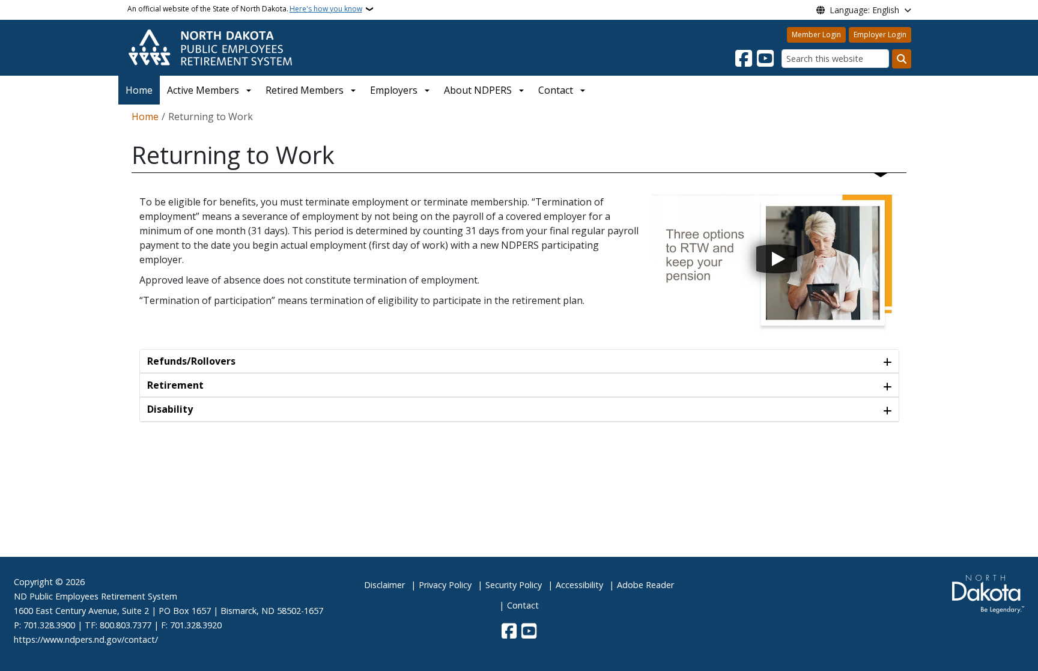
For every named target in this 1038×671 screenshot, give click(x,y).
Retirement (175, 385)
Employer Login (880, 34)
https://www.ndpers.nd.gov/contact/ (86, 639)
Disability (170, 409)
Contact (523, 605)
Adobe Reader (645, 585)
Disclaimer (384, 585)
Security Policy (513, 585)
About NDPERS (478, 90)
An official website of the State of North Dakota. (244, 9)
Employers (393, 90)
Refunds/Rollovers (191, 361)
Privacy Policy (445, 585)
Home (139, 90)
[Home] (210, 46)
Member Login (816, 34)
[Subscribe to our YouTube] (765, 59)
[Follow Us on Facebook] (743, 59)
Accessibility (579, 585)
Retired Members (305, 90)
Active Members (203, 90)
